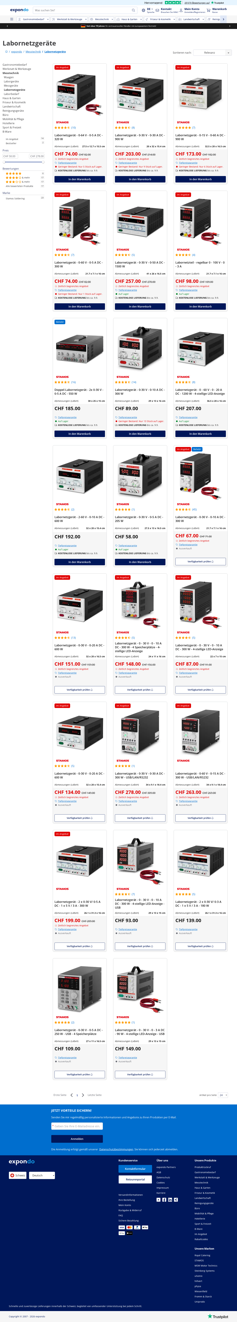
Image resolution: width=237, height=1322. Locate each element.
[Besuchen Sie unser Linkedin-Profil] (170, 1200)
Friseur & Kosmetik (14, 102)
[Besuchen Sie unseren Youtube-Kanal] (158, 1200)
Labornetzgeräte (14, 90)
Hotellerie (9, 123)
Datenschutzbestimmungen (116, 1149)
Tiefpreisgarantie (67, 162)
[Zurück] (71, 1095)
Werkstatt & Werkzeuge (17, 69)
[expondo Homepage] (6, 51)
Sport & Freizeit (12, 127)
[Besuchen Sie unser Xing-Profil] (176, 1200)
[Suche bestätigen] (133, 10)
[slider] (4, 162)
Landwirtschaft (12, 106)
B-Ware (7, 131)
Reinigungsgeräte (13, 110)
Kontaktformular (135, 1169)
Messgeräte (11, 85)
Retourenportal (135, 1179)
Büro (6, 115)
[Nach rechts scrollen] (229, 26)
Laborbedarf (11, 94)
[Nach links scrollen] (7, 26)
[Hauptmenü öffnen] (11, 19)
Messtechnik (11, 73)
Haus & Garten (12, 98)
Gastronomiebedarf (15, 64)
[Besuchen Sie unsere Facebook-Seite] (164, 1200)
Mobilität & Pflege (13, 119)
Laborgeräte (11, 81)
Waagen (9, 77)
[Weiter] (83, 1095)
